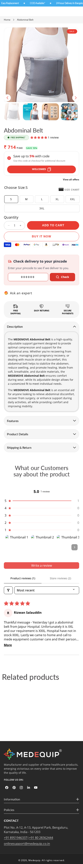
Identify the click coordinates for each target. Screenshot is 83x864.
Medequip (34, 860)
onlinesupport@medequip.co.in (27, 844)
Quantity (11, 217)
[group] (12, 111)
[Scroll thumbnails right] (74, 547)
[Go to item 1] (17, 547)
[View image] (33, 754)
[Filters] (8, 590)
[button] (7, 97)
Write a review (41, 565)
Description (15, 326)
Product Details (17, 434)
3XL (41, 208)
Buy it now (41, 236)
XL (57, 199)
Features (13, 421)
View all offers (71, 179)
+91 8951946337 (15, 838)
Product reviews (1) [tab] (22, 578)
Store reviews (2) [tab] (60, 578)
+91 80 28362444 (41, 838)
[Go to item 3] (69, 547)
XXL (72, 199)
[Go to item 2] (43, 547)
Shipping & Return (19, 447)
